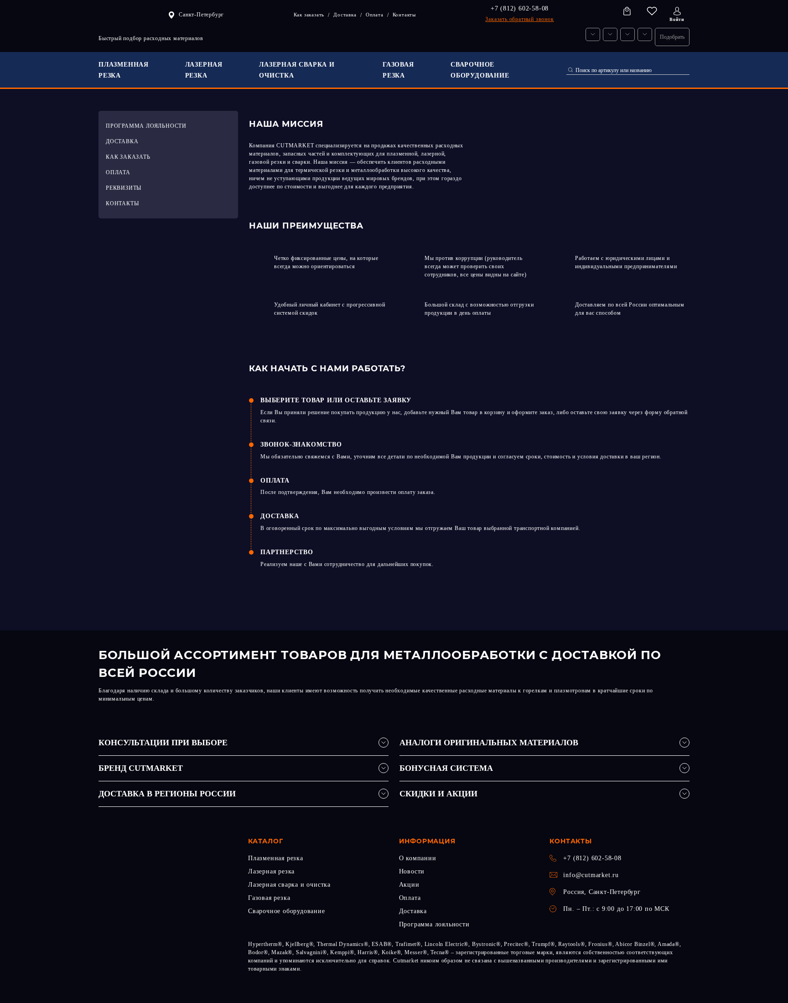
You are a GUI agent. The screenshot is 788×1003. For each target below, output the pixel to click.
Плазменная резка (275, 858)
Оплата (410, 897)
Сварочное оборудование (286, 911)
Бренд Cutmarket (140, 768)
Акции (409, 884)
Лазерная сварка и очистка (289, 884)
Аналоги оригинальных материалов (488, 742)
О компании (417, 858)
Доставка (413, 911)
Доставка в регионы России (167, 793)
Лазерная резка (271, 871)
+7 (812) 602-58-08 (520, 8)
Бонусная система (446, 768)
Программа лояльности (434, 924)
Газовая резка (269, 897)
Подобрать (672, 37)
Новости (412, 871)
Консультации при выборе (163, 742)
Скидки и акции (438, 793)
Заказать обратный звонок (519, 19)
